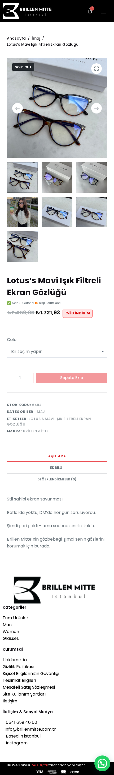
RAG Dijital (39, 765)
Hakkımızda (15, 660)
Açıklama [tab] (57, 456)
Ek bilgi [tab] (57, 467)
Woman (11, 631)
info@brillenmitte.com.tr (29, 729)
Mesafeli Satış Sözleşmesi (29, 687)
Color (12, 339)
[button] (102, 763)
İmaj (40, 411)
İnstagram (15, 743)
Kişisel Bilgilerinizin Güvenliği (31, 673)
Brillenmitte (36, 431)
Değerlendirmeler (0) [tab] (56, 479)
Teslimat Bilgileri (19, 680)
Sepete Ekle (71, 377)
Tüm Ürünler (15, 618)
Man (7, 625)
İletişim (10, 701)
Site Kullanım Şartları (24, 694)
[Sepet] (90, 11)
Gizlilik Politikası (18, 667)
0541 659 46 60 (20, 722)
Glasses (11, 638)
